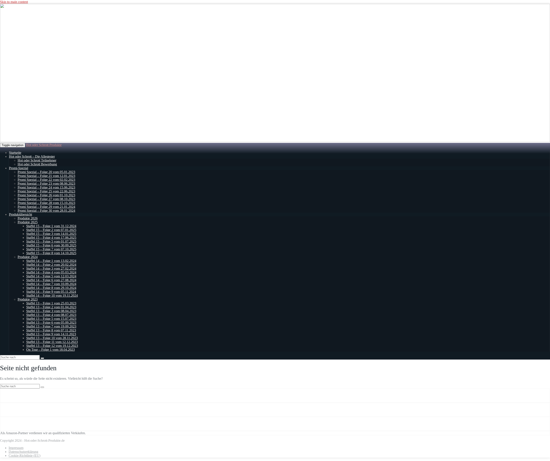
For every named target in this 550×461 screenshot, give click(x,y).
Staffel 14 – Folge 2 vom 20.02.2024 (51, 264)
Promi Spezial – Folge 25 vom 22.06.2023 (46, 191)
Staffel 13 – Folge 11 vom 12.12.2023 (52, 342)
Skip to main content (14, 2)
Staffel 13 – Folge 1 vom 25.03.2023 (51, 303)
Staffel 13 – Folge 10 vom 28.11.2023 (52, 338)
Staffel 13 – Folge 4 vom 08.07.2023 (51, 315)
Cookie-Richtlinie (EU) (24, 455)
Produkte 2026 (28, 218)
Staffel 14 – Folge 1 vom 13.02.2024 (51, 261)
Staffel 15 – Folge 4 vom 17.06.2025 (51, 237)
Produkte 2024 (28, 257)
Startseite (15, 152)
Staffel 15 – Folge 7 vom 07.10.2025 (51, 249)
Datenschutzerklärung (23, 451)
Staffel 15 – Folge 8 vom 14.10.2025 (51, 253)
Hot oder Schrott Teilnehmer (37, 160)
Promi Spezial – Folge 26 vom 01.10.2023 (46, 195)
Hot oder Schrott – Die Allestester (32, 156)
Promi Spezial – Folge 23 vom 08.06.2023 (46, 183)
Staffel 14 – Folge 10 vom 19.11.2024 (52, 295)
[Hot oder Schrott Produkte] (275, 141)
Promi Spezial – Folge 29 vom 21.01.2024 (46, 207)
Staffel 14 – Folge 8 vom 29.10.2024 (51, 288)
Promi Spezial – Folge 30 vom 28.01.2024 (46, 210)
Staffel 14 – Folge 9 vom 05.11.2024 (51, 291)
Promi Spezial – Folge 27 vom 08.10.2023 (46, 199)
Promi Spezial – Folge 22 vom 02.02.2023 (46, 179)
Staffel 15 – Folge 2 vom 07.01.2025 (51, 230)
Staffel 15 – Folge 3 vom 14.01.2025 (51, 234)
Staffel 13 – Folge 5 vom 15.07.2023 (51, 318)
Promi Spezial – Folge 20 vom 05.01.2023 (46, 172)
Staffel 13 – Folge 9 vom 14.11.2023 (51, 334)
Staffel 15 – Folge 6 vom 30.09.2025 (51, 245)
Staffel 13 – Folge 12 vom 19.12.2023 (52, 346)
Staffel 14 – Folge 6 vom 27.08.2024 (51, 280)
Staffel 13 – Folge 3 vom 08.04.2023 (51, 311)
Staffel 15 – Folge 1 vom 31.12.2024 (51, 226)
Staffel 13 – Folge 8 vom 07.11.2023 (51, 330)
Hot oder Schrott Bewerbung (37, 164)
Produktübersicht (20, 214)
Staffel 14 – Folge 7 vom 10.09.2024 (51, 284)
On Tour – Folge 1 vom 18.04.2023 (50, 349)
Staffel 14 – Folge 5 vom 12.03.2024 (51, 276)
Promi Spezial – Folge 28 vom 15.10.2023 (46, 203)
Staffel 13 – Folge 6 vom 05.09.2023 (51, 322)
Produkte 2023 (28, 299)
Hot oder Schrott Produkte (44, 145)
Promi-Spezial (18, 168)
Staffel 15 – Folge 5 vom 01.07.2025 (51, 241)
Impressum (16, 448)
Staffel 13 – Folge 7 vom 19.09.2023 (51, 326)
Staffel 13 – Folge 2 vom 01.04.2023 (51, 307)
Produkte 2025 (28, 222)
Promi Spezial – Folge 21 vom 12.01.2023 (46, 176)
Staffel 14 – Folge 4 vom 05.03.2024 (51, 272)
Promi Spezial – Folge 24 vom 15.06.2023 (46, 187)
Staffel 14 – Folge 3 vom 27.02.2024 (51, 268)
